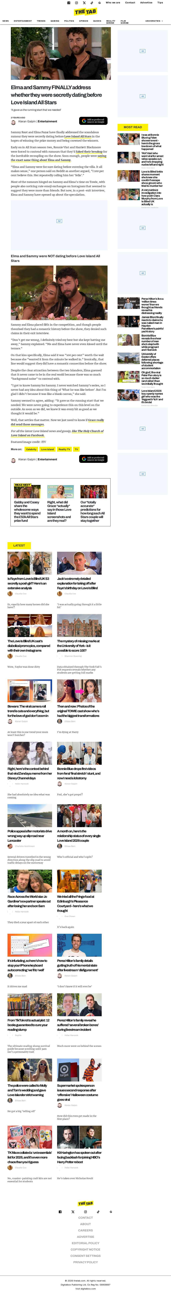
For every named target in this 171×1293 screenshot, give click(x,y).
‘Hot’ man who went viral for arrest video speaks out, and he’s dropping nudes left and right (152, 159)
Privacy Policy (85, 1262)
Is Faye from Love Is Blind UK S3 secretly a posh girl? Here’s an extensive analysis (28, 583)
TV (76, 449)
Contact (130, 2)
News (6, 21)
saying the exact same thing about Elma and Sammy (58, 158)
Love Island (47, 449)
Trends (41, 21)
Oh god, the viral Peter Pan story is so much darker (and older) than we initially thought (152, 378)
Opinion (83, 21)
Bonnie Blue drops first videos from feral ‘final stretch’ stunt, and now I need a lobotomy (78, 773)
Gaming (55, 21)
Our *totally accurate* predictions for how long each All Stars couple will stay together (92, 511)
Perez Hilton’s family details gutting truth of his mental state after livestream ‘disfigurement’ (77, 965)
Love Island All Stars (77, 136)
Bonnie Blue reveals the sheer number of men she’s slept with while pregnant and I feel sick (151, 342)
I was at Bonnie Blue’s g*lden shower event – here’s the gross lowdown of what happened (151, 141)
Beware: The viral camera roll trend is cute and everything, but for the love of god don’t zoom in (28, 711)
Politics (69, 21)
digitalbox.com (88, 1288)
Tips (160, 2)
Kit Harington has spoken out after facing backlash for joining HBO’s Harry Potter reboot (79, 1157)
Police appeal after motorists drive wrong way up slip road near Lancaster (30, 835)
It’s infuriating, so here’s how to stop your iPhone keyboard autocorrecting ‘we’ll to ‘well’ (27, 965)
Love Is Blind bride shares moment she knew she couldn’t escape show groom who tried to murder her (152, 178)
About (85, 1224)
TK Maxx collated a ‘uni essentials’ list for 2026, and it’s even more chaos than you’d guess (30, 1157)
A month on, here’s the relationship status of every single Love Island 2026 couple (79, 835)
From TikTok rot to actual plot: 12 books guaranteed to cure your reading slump (28, 1024)
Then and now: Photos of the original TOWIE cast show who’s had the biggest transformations (78, 711)
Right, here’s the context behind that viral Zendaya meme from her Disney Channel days (30, 773)
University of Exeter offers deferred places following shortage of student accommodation (152, 361)
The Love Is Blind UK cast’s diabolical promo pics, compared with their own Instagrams (29, 645)
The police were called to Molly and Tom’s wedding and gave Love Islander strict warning (27, 1090)
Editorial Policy (85, 1243)
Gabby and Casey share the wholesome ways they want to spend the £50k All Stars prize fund (27, 511)
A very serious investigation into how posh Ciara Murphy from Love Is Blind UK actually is (152, 197)
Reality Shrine (110, 22)
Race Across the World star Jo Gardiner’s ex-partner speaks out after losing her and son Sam (29, 901)
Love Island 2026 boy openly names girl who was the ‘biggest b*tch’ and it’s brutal (152, 396)
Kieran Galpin (27, 121)
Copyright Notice (85, 1249)
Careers (85, 1230)
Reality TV (64, 449)
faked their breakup (89, 151)
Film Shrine (125, 22)
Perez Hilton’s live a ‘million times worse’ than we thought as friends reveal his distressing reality (152, 305)
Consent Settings (85, 1256)
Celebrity (31, 449)
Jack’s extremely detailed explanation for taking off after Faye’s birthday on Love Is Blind (77, 583)
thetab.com (79, 1280)
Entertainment (23, 21)
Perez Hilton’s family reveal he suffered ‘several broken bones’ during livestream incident (78, 1024)
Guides (97, 21)
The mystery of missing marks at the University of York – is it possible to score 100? (78, 645)
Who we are (113, 2)
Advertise (146, 2)
